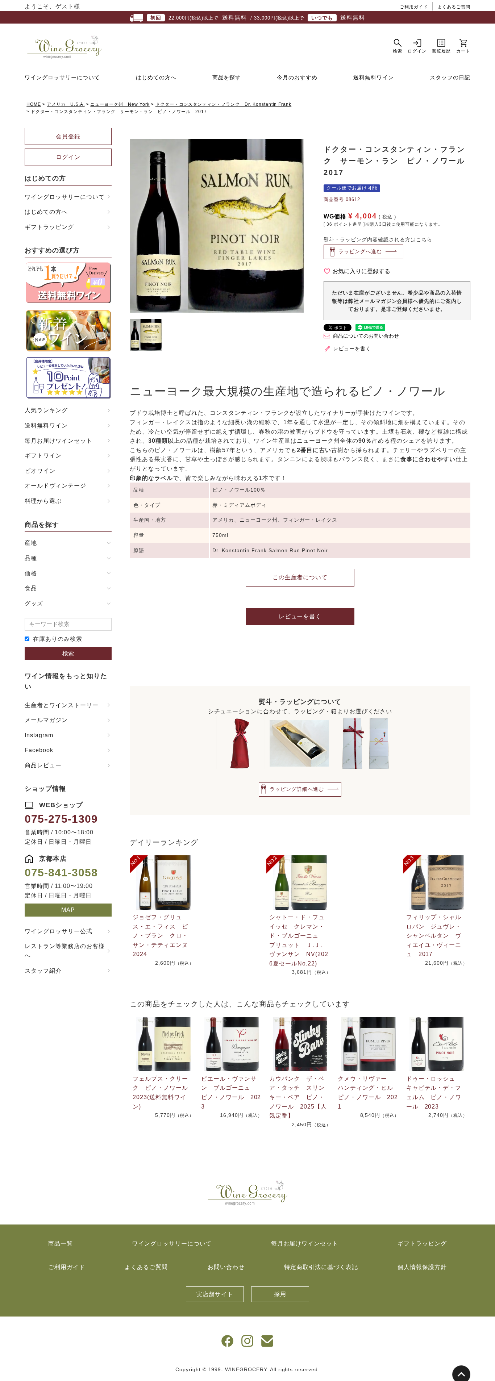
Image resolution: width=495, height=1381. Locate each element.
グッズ (34, 603)
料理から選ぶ (43, 501)
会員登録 (68, 136)
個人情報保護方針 (422, 1267)
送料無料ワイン (373, 77)
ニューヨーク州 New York (119, 104)
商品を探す (226, 77)
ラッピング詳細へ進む (297, 789)
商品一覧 (60, 1243)
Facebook (39, 750)
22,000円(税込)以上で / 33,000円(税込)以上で (257, 17)
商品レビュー (43, 765)
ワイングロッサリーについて (62, 77)
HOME (33, 104)
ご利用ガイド (414, 6)
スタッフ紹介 (43, 971)
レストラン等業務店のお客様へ (64, 951)
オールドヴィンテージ (55, 486)
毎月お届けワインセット (58, 441)
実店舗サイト (214, 1294)
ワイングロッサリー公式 (58, 931)
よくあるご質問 (453, 6)
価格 (31, 573)
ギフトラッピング (49, 227)
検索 (68, 653)
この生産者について (300, 577)
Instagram (39, 735)
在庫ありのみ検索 (57, 639)
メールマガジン (46, 720)
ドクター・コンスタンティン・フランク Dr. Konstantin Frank (223, 104)
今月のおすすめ (297, 77)
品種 (31, 558)
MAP (68, 910)
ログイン (68, 157)
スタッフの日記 (450, 77)
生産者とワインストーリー (62, 705)
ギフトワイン (43, 455)
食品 (31, 588)
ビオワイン (40, 471)
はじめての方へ (156, 77)
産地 (31, 543)
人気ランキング (46, 410)
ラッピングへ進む (360, 251)
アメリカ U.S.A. (66, 104)
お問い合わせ (226, 1267)
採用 (280, 1294)
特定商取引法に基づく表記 (321, 1267)
